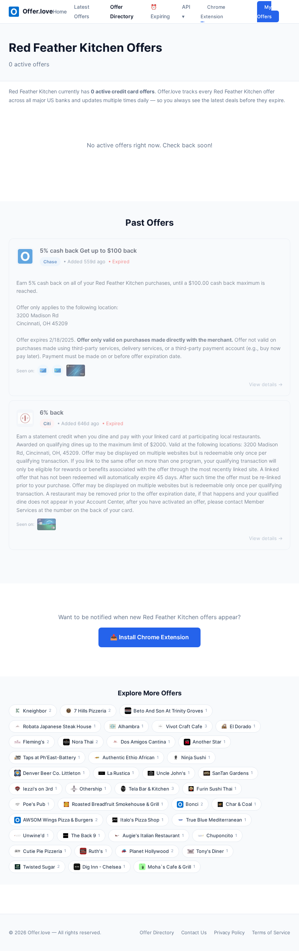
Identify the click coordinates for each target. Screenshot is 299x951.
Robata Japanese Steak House (59, 726)
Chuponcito (221, 835)
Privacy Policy (229, 932)
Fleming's (36, 742)
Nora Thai (85, 742)
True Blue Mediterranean (216, 820)
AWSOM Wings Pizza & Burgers (60, 820)
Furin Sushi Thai (216, 789)
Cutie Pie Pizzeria (44, 851)
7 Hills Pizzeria (92, 711)
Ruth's (98, 851)
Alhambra (130, 726)
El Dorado (242, 726)
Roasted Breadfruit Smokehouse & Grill (117, 804)
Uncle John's (173, 773)
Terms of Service (271, 932)
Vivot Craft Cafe (186, 726)
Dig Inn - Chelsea (103, 867)
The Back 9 (85, 835)
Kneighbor (37, 711)
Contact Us (194, 932)
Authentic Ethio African (130, 757)
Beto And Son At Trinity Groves (170, 711)
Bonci (194, 804)
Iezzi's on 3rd (40, 789)
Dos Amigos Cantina (145, 742)
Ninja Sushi (195, 757)
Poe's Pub (36, 804)
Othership (92, 789)
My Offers (264, 11)
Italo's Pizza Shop (141, 820)
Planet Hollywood (151, 851)
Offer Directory (157, 932)
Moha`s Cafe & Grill (171, 867)
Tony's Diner (212, 851)
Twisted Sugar (41, 867)
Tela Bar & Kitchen (151, 789)
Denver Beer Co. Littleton (54, 773)
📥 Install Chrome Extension (149, 637)
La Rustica (120, 773)
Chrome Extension (213, 11)
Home (60, 11)
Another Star (209, 742)
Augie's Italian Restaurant (153, 835)
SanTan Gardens (232, 773)
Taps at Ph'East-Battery (51, 757)
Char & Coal (241, 804)
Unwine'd (35, 835)
